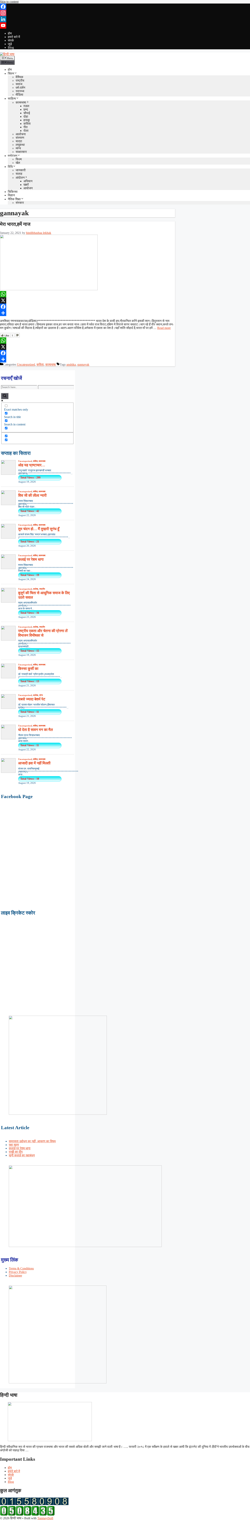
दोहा (25, 116)
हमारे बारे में (14, 37)
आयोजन (28, 188)
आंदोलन (20, 177)
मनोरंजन (12, 155)
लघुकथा (20, 144)
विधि (10, 166)
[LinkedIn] (125, 19)
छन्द (25, 109)
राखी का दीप (16, 1151)
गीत (25, 127)
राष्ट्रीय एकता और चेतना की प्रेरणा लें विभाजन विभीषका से (42, 633)
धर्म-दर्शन (20, 87)
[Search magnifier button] (4, 396)
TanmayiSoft (45, 1518)
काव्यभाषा (21, 102)
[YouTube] (125, 25)
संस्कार (20, 202)
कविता (27, 123)
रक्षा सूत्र (14, 1144)
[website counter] (27, 1514)
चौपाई (26, 113)
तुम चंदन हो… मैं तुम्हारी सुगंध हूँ (38, 529)
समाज (19, 84)
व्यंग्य (18, 148)
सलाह (19, 173)
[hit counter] (34, 1504)
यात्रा (19, 141)
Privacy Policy (18, 1272)
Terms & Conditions (21, 1268)
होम (10, 33)
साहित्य (12, 98)
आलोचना (21, 134)
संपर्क (11, 40)
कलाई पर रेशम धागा (31, 559)
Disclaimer (15, 1275)
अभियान (27, 181)
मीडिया (19, 94)
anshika (71, 364)
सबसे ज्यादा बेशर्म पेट (31, 699)
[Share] (87, 313)
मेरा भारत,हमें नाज (15, 224)
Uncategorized (26, 364)
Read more (164, 328)
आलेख (35, 589)
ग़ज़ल (26, 106)
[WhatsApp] (87, 294)
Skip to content (9, 1)
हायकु (26, 120)
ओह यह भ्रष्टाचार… (31, 465)
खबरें (26, 184)
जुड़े (10, 44)
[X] (87, 300)
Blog (11, 47)
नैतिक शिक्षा (14, 199)
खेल (18, 162)
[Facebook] (125, 7)
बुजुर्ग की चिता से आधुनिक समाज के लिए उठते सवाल (44, 595)
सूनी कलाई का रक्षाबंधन (22, 1155)
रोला (26, 130)
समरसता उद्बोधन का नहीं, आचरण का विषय (32, 1141)
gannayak (83, 364)
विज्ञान (11, 195)
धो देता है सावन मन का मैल (35, 730)
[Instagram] (125, 13)
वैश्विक (19, 77)
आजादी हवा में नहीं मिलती (34, 763)
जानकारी (21, 170)
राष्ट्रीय (20, 80)
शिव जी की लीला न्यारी (32, 495)
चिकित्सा (13, 191)
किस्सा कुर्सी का (28, 669)
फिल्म (19, 159)
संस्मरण (20, 137)
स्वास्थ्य (20, 91)
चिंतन (11, 73)
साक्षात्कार (21, 151)
